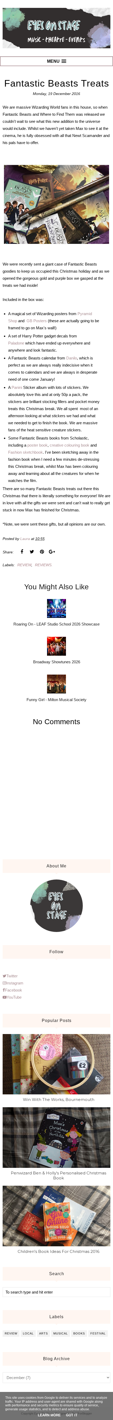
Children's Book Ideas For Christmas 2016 (58, 1251)
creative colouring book (69, 445)
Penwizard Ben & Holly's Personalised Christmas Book (58, 1175)
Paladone (16, 343)
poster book (37, 445)
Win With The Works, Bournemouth (58, 1099)
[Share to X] (32, 552)
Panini (17, 387)
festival (98, 1333)
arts (43, 1333)
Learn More (49, 1415)
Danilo (71, 358)
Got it (72, 1415)
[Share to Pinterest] (42, 552)
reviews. (44, 565)
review (24, 565)
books (79, 1333)
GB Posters (37, 321)
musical (60, 1333)
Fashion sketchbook (25, 452)
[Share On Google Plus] (52, 552)
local (28, 1333)
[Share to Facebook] (22, 552)
